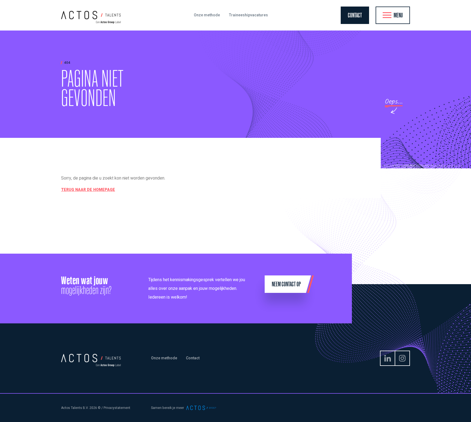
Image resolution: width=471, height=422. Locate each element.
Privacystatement (117, 407)
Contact (193, 358)
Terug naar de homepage (88, 190)
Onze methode (164, 358)
